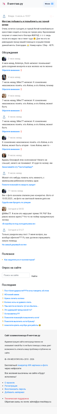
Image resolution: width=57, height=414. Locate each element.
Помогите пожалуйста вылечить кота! (21, 317)
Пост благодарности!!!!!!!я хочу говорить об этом (26, 291)
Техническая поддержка (17, 398)
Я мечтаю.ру (12, 3)
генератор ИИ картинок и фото (32, 365)
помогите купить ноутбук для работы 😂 (22, 325)
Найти (34, 276)
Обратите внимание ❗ (12, 70)
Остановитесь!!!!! (12, 314)
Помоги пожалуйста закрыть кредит (18, 185)
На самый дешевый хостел (14, 245)
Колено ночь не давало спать (17, 302)
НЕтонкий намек (11, 294)
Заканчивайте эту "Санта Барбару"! (17, 167)
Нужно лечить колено (14, 298)
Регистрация (11, 386)
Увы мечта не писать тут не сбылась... (21, 306)
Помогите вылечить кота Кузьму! (19, 321)
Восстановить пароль (15, 389)
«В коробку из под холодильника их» (19, 224)
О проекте (10, 382)
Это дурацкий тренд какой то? (18, 310)
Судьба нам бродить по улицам (16, 202)
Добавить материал (14, 392)
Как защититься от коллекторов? (19, 260)
